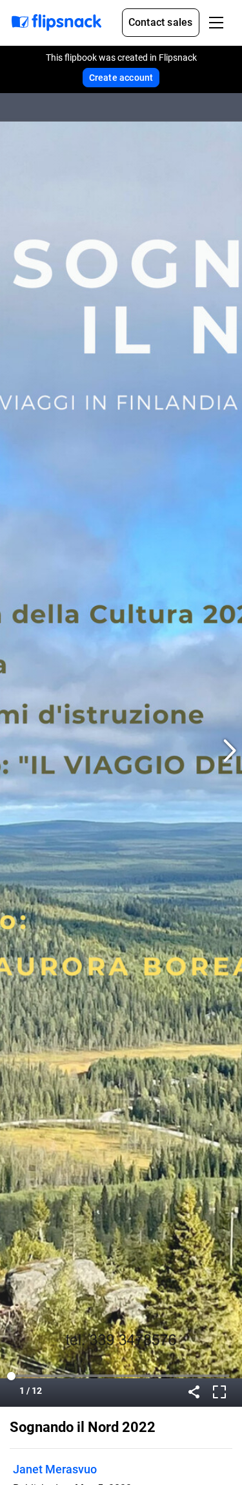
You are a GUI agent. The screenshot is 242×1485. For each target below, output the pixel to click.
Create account (121, 77)
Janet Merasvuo (55, 1469)
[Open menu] (216, 22)
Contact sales (160, 22)
